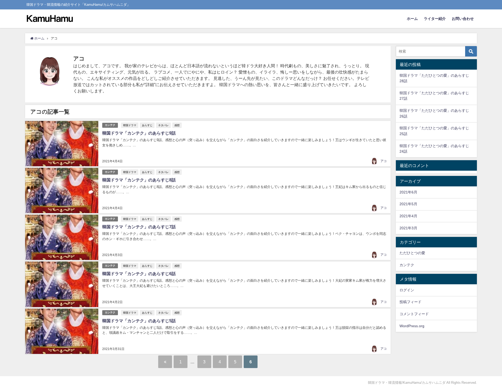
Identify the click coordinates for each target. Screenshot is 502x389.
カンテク (110, 125)
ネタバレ (163, 125)
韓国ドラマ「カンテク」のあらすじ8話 (139, 180)
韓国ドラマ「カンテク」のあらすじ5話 (139, 321)
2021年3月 (408, 228)
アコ (383, 161)
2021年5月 (408, 204)
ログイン (407, 290)
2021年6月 (408, 192)
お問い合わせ (463, 18)
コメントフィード (414, 314)
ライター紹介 (435, 18)
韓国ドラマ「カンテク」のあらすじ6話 (139, 273)
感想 (177, 125)
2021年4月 (408, 216)
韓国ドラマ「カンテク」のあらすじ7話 (139, 227)
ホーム (412, 18)
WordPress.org (412, 326)
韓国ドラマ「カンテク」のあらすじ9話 (139, 133)
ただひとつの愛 (412, 253)
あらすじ (147, 125)
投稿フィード (410, 302)
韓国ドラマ (129, 125)
